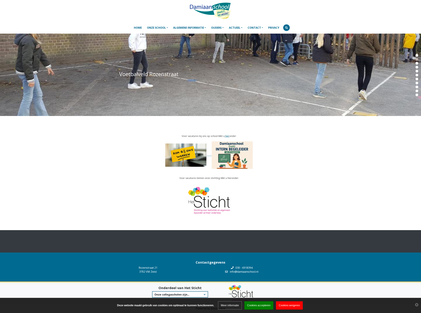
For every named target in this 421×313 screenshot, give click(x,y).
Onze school (156, 27)
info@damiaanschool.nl (244, 271)
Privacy (273, 27)
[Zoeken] (286, 27)
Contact (254, 27)
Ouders (216, 27)
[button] (416, 55)
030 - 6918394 (244, 268)
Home (138, 27)
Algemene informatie (188, 27)
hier (227, 136)
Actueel (234, 27)
